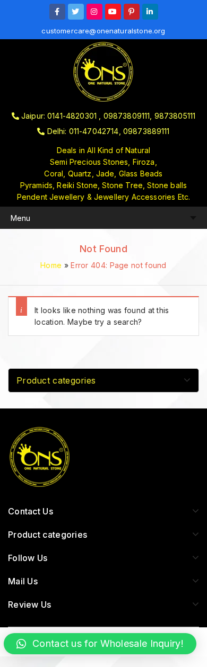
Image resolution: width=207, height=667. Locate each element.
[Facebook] (57, 12)
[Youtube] (113, 12)
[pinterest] (132, 12)
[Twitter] (76, 12)
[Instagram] (94, 12)
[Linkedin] (150, 12)
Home (51, 265)
